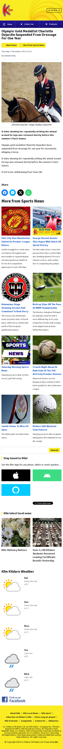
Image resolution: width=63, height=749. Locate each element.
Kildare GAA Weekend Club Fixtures (44, 428)
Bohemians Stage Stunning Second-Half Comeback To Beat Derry (14, 308)
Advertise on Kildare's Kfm (19, 717)
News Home (11, 45)
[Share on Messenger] (12, 192)
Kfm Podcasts (11, 721)
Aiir (56, 742)
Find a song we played (45, 717)
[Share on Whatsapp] (28, 192)
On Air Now (52, 10)
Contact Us (40, 721)
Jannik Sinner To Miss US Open (15, 428)
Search (54, 450)
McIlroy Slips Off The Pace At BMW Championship (47, 306)
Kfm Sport (46, 713)
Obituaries (53, 721)
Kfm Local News (30, 713)
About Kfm (15, 713)
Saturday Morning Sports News (15, 369)
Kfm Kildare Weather (17, 571)
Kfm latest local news (18, 513)
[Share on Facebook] (4, 192)
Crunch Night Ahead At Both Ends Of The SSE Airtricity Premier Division (47, 371)
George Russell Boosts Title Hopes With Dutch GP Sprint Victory (47, 242)
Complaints (26, 721)
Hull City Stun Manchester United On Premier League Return (15, 242)
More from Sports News (33, 45)
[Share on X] (20, 192)
